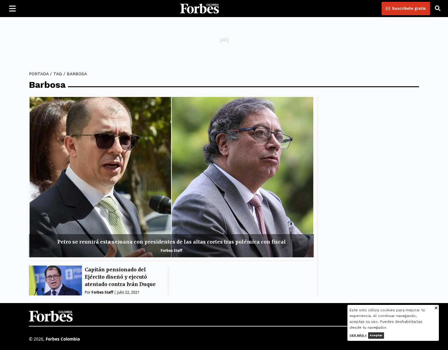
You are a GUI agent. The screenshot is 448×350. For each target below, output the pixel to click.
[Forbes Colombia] (199, 8)
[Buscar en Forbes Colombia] (437, 8)
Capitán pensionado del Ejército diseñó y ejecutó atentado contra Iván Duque (120, 276)
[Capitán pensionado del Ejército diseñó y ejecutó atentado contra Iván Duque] (55, 280)
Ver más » (358, 335)
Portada (38, 73)
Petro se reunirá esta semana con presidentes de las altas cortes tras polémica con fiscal (171, 242)
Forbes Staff (171, 250)
